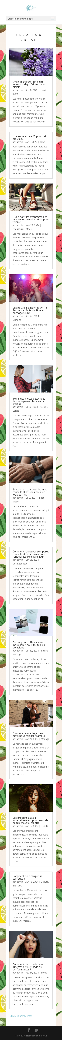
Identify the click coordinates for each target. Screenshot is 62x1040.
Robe (42, 141)
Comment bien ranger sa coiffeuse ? (27, 877)
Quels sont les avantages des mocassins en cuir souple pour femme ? (31, 219)
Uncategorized (20, 563)
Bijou (42, 497)
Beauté (44, 825)
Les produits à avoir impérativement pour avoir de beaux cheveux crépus (30, 820)
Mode (29, 228)
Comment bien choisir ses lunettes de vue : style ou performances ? (28, 967)
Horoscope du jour (36, 1035)
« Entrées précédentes (20, 1015)
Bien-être (17, 885)
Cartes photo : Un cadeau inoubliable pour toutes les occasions (29, 645)
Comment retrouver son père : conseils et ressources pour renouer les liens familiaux (31, 554)
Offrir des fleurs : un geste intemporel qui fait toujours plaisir (29, 84)
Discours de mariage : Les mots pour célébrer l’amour (29, 734)
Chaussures (18, 228)
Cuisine (44, 406)
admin (20, 90)
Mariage (17, 319)
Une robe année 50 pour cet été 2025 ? (29, 137)
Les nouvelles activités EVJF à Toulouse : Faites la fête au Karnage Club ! (30, 310)
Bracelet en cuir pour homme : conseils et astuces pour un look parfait (30, 492)
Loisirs (16, 410)
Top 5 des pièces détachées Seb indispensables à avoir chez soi (29, 401)
